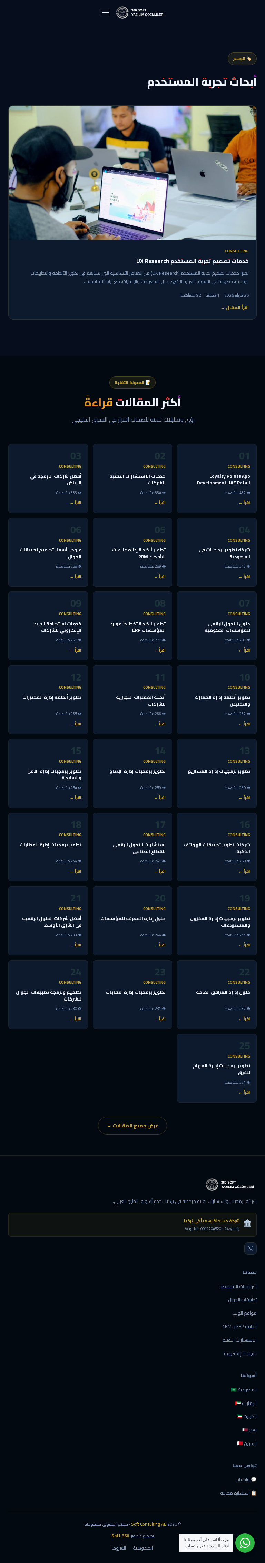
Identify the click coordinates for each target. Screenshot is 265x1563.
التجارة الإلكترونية (240, 1353)
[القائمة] (105, 12)
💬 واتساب (246, 1479)
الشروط (119, 1548)
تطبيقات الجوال (242, 1299)
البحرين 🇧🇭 (247, 1443)
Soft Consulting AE (148, 1524)
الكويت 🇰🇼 (246, 1416)
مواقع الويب (245, 1313)
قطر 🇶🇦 (249, 1429)
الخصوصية (143, 1548)
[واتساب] (250, 1248)
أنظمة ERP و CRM (240, 1326)
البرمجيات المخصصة (238, 1286)
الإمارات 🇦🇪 (246, 1403)
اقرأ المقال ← (234, 307)
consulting (237, 251)
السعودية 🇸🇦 (244, 1389)
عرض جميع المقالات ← (132, 1125)
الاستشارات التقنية (240, 1339)
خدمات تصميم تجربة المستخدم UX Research (192, 261)
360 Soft (120, 1536)
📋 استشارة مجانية (238, 1492)
